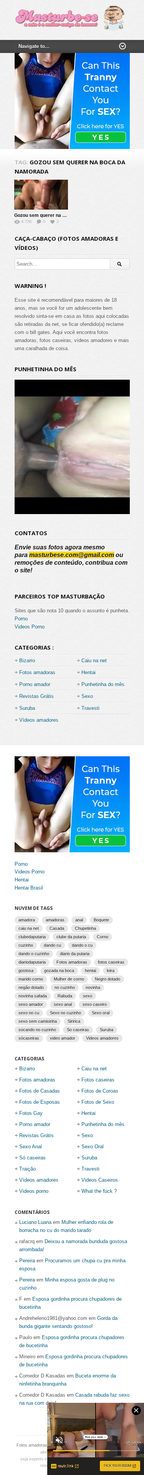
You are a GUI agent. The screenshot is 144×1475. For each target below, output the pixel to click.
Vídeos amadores (38, 720)
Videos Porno (30, 627)
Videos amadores (102, 1038)
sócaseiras (28, 1038)
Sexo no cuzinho (65, 1012)
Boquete (101, 920)
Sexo (87, 696)
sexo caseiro (95, 1004)
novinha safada (32, 996)
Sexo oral (100, 1012)
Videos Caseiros (99, 1180)
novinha (93, 987)
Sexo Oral (92, 1146)
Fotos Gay (31, 1113)
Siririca (74, 1021)
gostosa (25, 970)
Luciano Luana (35, 1222)
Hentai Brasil (29, 888)
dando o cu (82, 945)
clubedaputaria (32, 936)
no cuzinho (65, 987)
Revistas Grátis (36, 696)
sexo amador (30, 1004)
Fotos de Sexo (97, 1102)
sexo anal (63, 1004)
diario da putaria (74, 953)
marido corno (30, 979)
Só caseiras (32, 1158)
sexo (87, 996)
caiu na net (28, 928)
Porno (21, 619)
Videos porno (33, 1191)
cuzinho (25, 945)
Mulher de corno (69, 979)
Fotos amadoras (37, 672)
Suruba (27, 708)
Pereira (27, 1260)
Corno (102, 936)
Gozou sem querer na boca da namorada (58, 215)
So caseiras (78, 1029)
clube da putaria (71, 936)
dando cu (52, 945)
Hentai (88, 672)
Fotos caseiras (97, 1080)
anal (79, 920)
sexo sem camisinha (37, 1021)
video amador (62, 1038)
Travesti (90, 708)
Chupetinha (85, 928)
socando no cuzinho (37, 1029)
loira (110, 970)
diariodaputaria (32, 962)
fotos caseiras (111, 962)
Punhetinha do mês (102, 684)
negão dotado (31, 987)
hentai (90, 970)
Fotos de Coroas (99, 1091)
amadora (26, 920)
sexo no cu (28, 1012)
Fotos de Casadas (39, 1091)
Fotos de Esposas (39, 1102)
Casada (57, 928)
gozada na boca (59, 970)
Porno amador (34, 684)
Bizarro (27, 660)
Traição (27, 1169)
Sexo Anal (30, 1146)
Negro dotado (107, 979)
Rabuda (65, 996)
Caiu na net (94, 660)
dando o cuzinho (33, 953)
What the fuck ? (99, 1191)
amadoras (55, 920)
